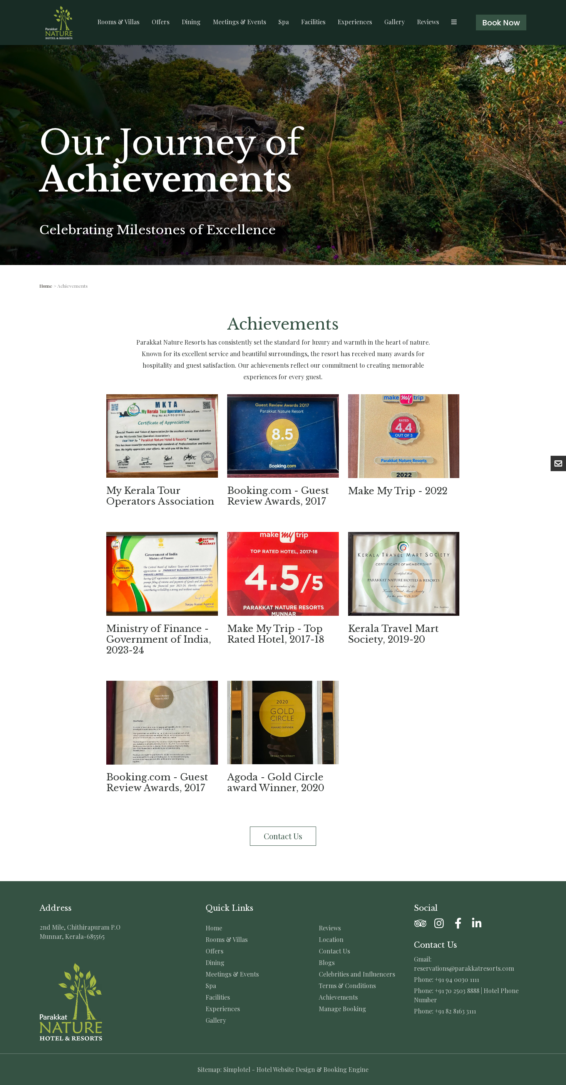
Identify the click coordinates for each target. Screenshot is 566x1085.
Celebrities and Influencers (357, 974)
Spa (283, 22)
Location (331, 939)
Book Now (501, 22)
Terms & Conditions (347, 986)
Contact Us (334, 951)
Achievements (338, 997)
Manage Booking (342, 1009)
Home (45, 286)
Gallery (394, 22)
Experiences (355, 22)
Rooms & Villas (118, 22)
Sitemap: (210, 1069)
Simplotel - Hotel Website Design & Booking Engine (295, 1069)
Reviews (428, 22)
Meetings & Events (239, 22)
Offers (160, 22)
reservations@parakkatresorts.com (464, 968)
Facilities (313, 22)
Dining (191, 22)
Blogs (327, 963)
